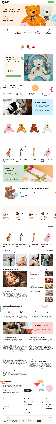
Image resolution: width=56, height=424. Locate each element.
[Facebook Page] (3, 408)
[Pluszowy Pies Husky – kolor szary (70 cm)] (21, 151)
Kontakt (39, 406)
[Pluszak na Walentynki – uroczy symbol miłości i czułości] (49, 280)
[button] (13, 122)
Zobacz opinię (5, 220)
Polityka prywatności (49, 408)
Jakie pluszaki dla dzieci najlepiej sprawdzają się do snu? (15, 289)
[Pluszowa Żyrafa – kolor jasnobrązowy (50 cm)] (9, 151)
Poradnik (5, 291)
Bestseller (5, 132)
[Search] (33, 2)
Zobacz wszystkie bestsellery (49, 118)
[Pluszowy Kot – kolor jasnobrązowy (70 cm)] (34, 151)
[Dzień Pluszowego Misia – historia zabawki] (49, 286)
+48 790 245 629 (7, 404)
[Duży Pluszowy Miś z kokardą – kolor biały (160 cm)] (47, 127)
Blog (38, 404)
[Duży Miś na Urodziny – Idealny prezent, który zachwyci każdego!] (49, 299)
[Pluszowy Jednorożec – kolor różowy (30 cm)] (47, 151)
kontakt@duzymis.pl (6, 406)
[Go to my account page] (44, 2)
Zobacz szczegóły (5, 298)
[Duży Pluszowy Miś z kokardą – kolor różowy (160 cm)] (9, 127)
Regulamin (47, 406)
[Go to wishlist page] (46, 2)
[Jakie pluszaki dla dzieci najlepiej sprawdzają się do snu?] (15, 279)
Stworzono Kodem (50, 417)
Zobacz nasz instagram (49, 250)
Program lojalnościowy (41, 402)
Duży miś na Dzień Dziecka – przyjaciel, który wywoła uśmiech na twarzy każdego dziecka (36, 294)
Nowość (8, 132)
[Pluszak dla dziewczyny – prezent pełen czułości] (49, 273)
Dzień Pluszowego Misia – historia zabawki (36, 287)
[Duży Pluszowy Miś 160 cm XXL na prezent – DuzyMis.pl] (5, 2)
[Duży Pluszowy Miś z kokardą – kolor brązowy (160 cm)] (34, 127)
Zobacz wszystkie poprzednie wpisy (48, 269)
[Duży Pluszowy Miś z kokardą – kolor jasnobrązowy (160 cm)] (21, 127)
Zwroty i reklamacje (49, 404)
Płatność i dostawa (49, 402)
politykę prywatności (16, 392)
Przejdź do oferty (8, 20)
